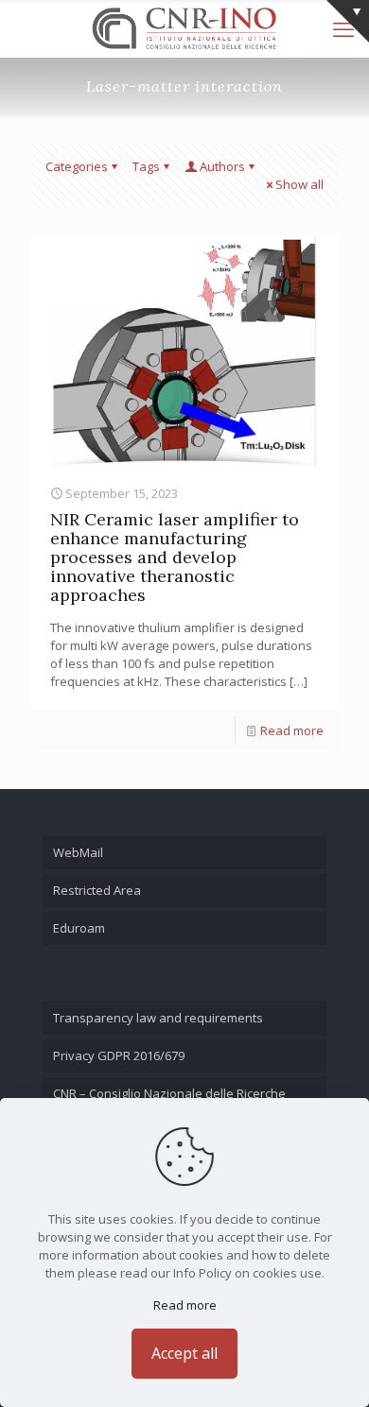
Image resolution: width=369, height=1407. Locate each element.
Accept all (184, 1353)
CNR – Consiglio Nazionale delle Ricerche (169, 1093)
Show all (299, 184)
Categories (76, 166)
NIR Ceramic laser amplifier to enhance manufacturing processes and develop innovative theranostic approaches (174, 557)
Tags (146, 166)
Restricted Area (97, 890)
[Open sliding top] (347, 21)
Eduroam (79, 927)
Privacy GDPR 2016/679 (118, 1055)
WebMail (78, 852)
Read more (292, 730)
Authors (222, 166)
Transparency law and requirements (158, 1017)
